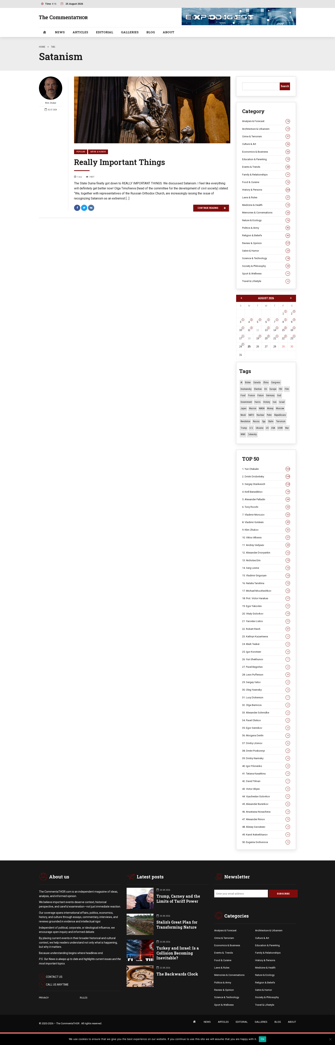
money (270, 408)
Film (287, 389)
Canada (257, 382)
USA (273, 428)
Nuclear (260, 415)
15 (283, 330)
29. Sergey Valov (265, 682)
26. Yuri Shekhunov (265, 659)
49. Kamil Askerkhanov (265, 834)
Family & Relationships (265, 174)
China (266, 382)
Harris (258, 402)
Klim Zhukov (50, 103)
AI (241, 382)
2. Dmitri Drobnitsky (266, 476)
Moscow (280, 408)
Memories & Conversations (265, 212)
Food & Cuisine (265, 182)
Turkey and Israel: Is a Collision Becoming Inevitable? (177, 953)
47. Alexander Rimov (265, 819)
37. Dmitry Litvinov (265, 743)
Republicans (280, 415)
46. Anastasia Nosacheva (265, 811)
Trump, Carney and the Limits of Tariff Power (178, 898)
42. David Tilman (265, 781)
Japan (243, 408)
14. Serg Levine (265, 567)
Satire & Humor (98, 151)
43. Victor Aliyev (265, 788)
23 (291, 338)
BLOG (150, 32)
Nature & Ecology (265, 220)
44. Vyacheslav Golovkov (265, 796)
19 (257, 338)
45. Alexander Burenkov (265, 804)
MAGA (261, 408)
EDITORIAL (104, 32)
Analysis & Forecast (265, 121)
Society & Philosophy (265, 266)
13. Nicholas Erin (265, 560)
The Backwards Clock (177, 974)
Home (42, 46)
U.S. (251, 428)
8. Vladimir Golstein (265, 522)
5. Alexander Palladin (265, 499)
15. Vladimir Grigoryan (265, 575)
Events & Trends (265, 166)
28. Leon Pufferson (265, 674)
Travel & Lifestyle (265, 281)
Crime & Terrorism (265, 136)
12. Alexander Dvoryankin (265, 552)
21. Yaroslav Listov (265, 621)
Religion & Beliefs (265, 235)
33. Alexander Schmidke (265, 712)
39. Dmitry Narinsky (265, 758)
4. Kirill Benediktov (265, 491)
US (267, 428)
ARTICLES (80, 32)
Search (285, 86)
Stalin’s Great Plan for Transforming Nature (176, 924)
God (279, 395)
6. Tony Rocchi (265, 506)
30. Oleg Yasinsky (265, 689)
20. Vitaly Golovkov (265, 613)
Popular (80, 151)
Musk (243, 415)
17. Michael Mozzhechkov (265, 590)
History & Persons (266, 189)
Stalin (270, 421)
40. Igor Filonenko (265, 766)
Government (246, 402)
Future (260, 395)
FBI (280, 389)
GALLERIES (130, 32)
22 (283, 338)
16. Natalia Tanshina (265, 583)
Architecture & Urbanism (265, 128)
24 (240, 346)
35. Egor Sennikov (265, 727)
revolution (245, 421)
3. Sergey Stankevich (266, 484)
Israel (282, 402)
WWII (243, 434)
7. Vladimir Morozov (265, 514)
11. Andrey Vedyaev (265, 545)
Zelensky (252, 434)
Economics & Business (265, 151)
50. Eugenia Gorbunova (265, 842)
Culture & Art (265, 144)
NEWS (60, 32)
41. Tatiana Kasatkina (265, 773)
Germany (270, 395)
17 (240, 338)
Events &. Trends (223, 952)
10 (240, 330)
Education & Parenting (265, 159)
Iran (274, 402)
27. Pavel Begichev (265, 666)
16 (291, 330)
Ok (262, 1039)
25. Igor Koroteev (265, 651)
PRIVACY (44, 997)
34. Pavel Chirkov (265, 720)
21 (274, 338)
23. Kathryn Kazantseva (265, 636)
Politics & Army (265, 227)
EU (265, 389)
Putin (269, 415)
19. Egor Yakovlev (265, 606)
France (251, 395)
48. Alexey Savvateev (265, 826)
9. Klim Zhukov (265, 529)
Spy (263, 421)
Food (243, 395)
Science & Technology (265, 258)
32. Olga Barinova (265, 705)
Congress (275, 382)
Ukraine (259, 428)
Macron (252, 408)
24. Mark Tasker (265, 644)
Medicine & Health (265, 205)
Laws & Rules (265, 197)
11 (249, 330)
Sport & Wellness (265, 273)
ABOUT (168, 32)
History (266, 402)
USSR (280, 428)
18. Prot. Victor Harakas (265, 598)
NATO (251, 415)
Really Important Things (119, 162)
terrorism (280, 421)
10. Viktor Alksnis (265, 537)
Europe (273, 389)
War (287, 428)
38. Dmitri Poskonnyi (265, 750)
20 (266, 338)
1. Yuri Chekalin (266, 469)
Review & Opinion (266, 243)
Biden (248, 382)
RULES (83, 997)
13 (266, 330)
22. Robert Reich (265, 628)
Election (258, 389)
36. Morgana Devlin (265, 735)
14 (274, 330)
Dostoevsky (246, 389)
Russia (256, 421)
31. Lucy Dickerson (265, 697)
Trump (244, 428)
